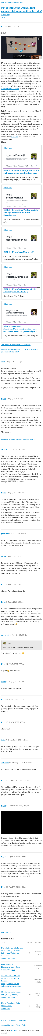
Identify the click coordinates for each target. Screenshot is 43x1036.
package (3, 986)
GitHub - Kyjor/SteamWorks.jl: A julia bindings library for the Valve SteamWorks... (20, 212)
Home (3, 1020)
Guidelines (22, 1020)
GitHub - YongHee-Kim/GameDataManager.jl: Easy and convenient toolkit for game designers (20, 328)
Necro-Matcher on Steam (10, 89)
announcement (12, 986)
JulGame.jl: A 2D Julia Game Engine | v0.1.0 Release (10, 978)
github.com (7, 148)
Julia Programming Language (11, 2)
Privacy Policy (21, 1025)
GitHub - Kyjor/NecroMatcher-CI (18, 252)
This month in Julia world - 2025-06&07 (16, 345)
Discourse (14, 1030)
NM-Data (14, 137)
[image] (21, 47)
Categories (12, 1020)
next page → (6, 932)
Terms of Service (7, 1025)
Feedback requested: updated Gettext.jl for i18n (18, 439)
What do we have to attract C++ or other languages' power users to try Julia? (19, 350)
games (3, 17)
